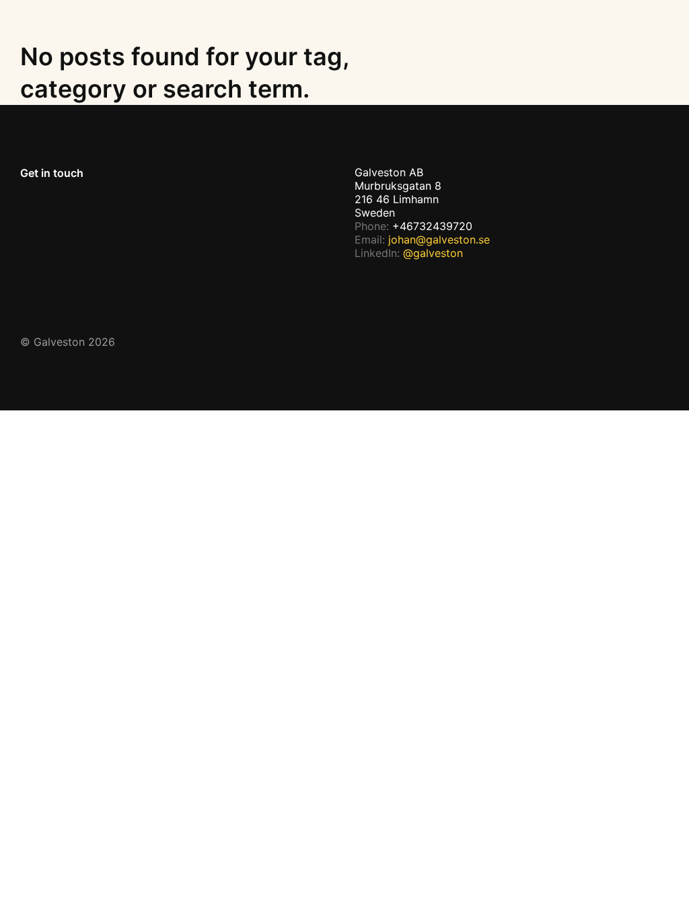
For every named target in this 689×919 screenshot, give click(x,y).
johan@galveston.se (439, 239)
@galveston (433, 253)
